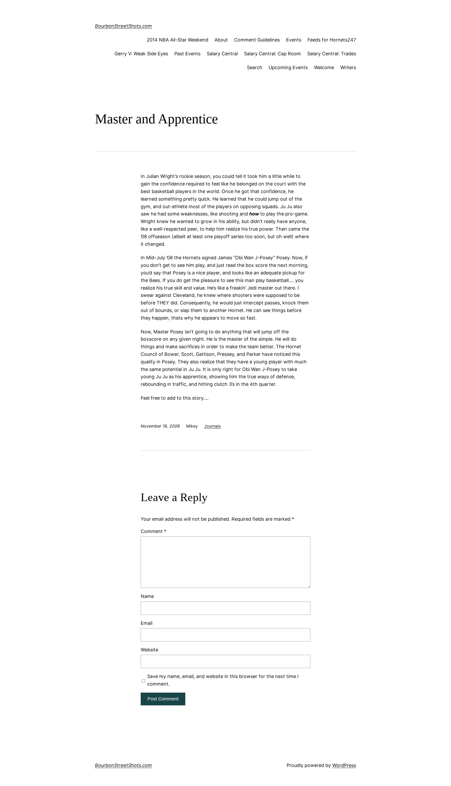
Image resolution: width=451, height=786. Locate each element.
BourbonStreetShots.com (123, 26)
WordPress (344, 765)
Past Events (187, 53)
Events (293, 40)
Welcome (324, 67)
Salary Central (222, 53)
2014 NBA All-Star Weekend (177, 40)
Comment (153, 531)
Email (146, 623)
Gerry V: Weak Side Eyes (141, 53)
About (221, 40)
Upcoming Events (288, 67)
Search (254, 67)
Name (147, 596)
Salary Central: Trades (331, 53)
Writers (348, 67)
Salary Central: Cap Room (272, 53)
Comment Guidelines (257, 40)
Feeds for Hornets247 (331, 40)
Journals (212, 426)
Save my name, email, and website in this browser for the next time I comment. (223, 680)
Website (149, 649)
